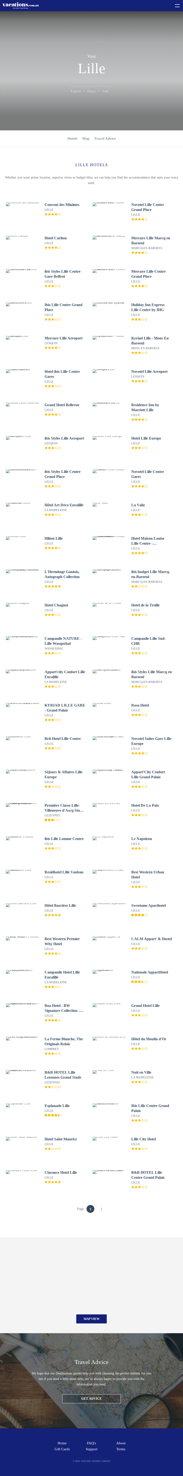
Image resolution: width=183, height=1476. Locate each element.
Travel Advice (105, 138)
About (121, 1443)
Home (62, 1443)
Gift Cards (62, 1449)
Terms (120, 1449)
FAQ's (91, 1443)
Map (85, 138)
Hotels (72, 138)
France (91, 91)
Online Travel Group (95, 1461)
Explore (76, 91)
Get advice (91, 1398)
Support (91, 1449)
